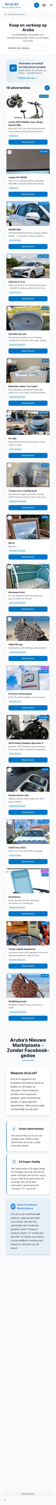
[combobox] (28, 48)
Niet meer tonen (28, 1494)
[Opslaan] (9, 97)
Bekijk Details (28, 142)
